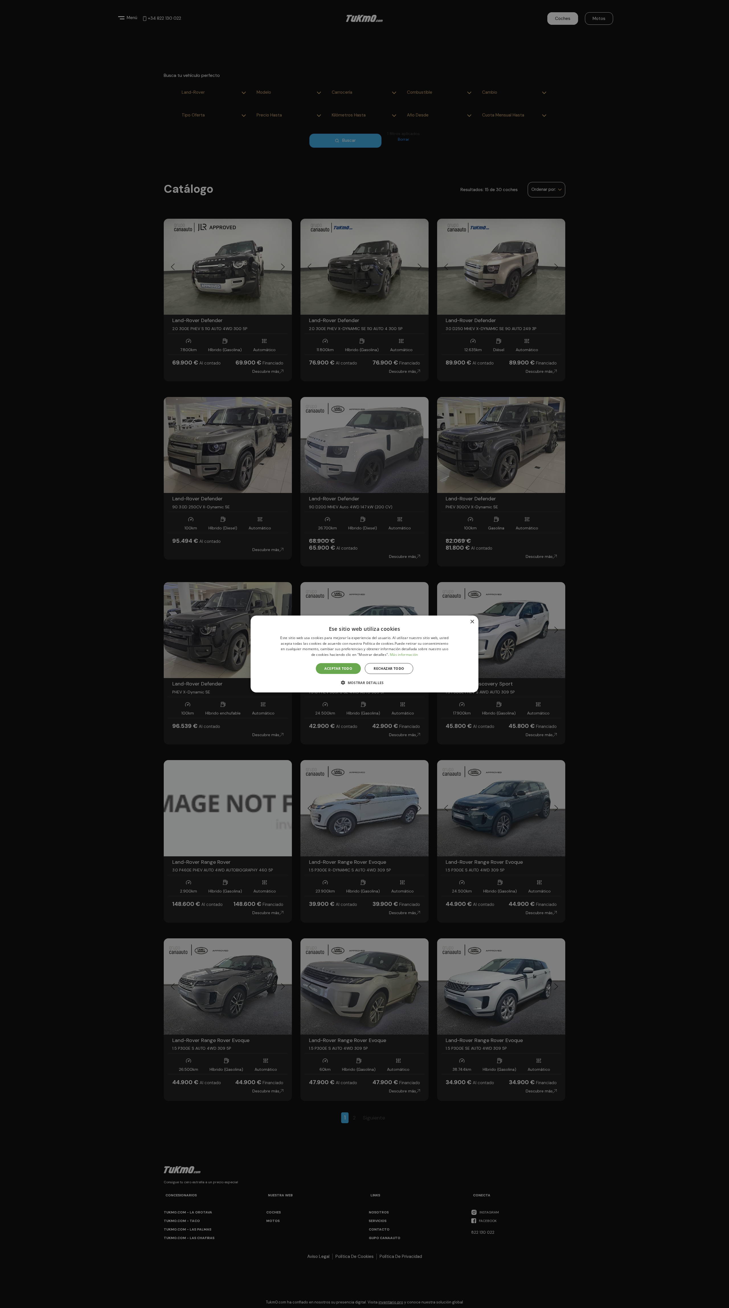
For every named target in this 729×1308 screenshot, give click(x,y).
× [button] (472, 621)
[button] (364, 682)
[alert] (364, 654)
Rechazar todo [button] (389, 668)
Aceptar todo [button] (338, 668)
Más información (404, 654)
